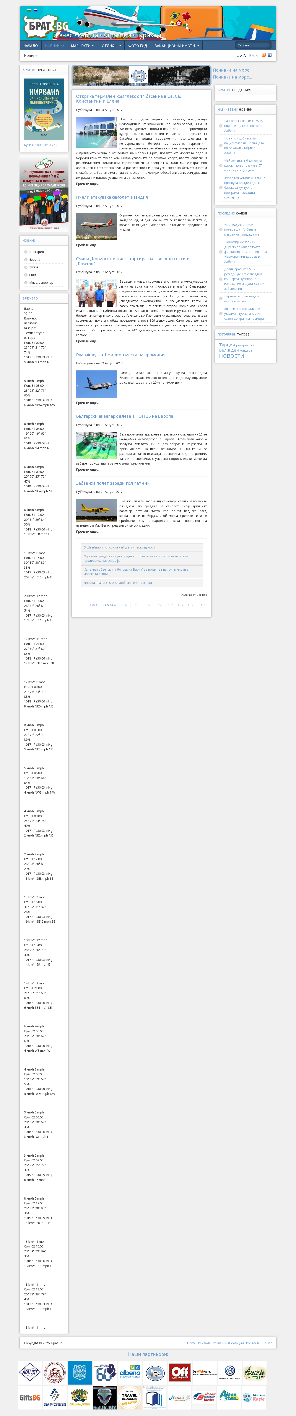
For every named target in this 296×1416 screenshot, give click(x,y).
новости (231, 355)
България (36, 252)
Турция (227, 345)
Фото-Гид (137, 46)
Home (191, 1343)
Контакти (253, 1343)
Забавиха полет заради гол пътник (113, 483)
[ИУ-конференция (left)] (44, 193)
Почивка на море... (232, 77)
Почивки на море (231, 70)
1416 (190, 604)
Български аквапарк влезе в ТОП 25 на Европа (124, 416)
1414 (170, 604)
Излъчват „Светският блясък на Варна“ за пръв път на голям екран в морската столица (136, 571)
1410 (124, 604)
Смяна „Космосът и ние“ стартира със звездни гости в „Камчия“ (132, 261)
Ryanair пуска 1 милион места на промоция (121, 354)
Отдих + (109, 46)
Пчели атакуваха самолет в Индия (112, 197)
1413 (159, 604)
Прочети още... (87, 184)
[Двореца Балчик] (141, 75)
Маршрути (80, 46)
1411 (136, 604)
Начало (30, 46)
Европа (34, 259)
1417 (202, 604)
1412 (147, 604)
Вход (253, 55)
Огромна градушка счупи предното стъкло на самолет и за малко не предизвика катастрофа (136, 558)
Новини (52, 46)
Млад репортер (41, 282)
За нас (267, 1343)
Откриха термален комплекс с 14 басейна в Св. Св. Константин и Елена (128, 98)
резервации (245, 345)
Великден (229, 350)
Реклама (204, 1343)
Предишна (109, 604)
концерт (246, 350)
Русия (33, 267)
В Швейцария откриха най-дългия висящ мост (119, 547)
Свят (32, 275)
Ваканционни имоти (175, 46)
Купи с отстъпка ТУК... (40, 145)
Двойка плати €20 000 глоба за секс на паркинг (119, 583)
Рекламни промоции (228, 1343)
